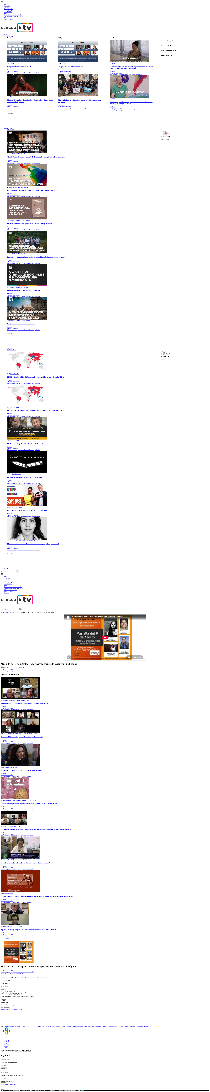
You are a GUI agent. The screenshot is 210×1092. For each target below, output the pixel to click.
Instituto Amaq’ (98, 1026)
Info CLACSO (11, 129)
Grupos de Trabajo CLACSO (30, 540)
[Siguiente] (3, 1089)
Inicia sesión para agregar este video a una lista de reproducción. (23, 72)
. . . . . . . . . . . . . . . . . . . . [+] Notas (166, 359)
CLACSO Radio (11, 350)
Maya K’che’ (119, 1026)
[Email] (108, 126)
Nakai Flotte (132, 1026)
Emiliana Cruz (40, 1026)
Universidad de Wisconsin (142, 1026)
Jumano (105, 1026)
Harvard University (66, 1026)
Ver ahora (9, 70)
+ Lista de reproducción (13, 71)
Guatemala (57, 1026)
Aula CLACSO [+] (166, 45)
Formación (21, 926)
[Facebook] (108, 115)
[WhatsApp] (108, 121)
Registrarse (4, 1068)
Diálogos (12, 63)
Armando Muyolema (14, 1026)
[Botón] (1, 975)
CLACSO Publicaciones (12, 859)
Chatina (23, 1026)
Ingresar (3, 1081)
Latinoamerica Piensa (11, 767)
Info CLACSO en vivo (24, 153)
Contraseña (4, 1065)
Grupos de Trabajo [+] (167, 40)
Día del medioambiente (9, 800)
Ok (82, 1090)
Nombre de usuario (6, 1059)
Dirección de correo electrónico (9, 1062)
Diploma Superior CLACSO (10, 926)
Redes (113, 63)
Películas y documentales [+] (168, 50)
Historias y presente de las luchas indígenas (83, 1026)
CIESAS (28, 1026)
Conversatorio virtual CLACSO (12, 612)
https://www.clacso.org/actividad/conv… (11, 1009)
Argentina (6, 1026)
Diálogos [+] (61, 38)
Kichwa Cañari (112, 1026)
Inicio (2, 612)
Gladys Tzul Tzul (49, 1026)
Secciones (6, 35)
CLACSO (33, 1026)
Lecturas (34, 800)
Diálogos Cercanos (15, 97)
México (126, 1026)
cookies (8, 1090)
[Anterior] (1, 1089)
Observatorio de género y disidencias (28, 859)
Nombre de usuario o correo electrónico (11, 1075)
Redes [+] (112, 38)
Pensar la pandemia (24, 700)
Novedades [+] (11, 38)
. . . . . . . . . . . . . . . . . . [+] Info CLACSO (165, 139)
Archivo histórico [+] (166, 55)
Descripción (7, 938)
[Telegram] (108, 123)
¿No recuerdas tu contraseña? (8, 1084)
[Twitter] (108, 118)
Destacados (10, 36)
